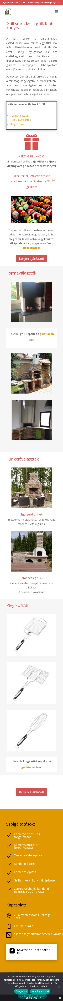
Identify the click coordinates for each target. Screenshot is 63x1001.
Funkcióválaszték (20, 120)
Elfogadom (21, 991)
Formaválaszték (19, 115)
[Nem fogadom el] (59, 986)
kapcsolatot (31, 248)
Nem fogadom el (40, 991)
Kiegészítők (17, 124)
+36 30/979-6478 (24, 926)
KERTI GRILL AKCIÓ (31, 156)
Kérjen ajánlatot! (31, 258)
